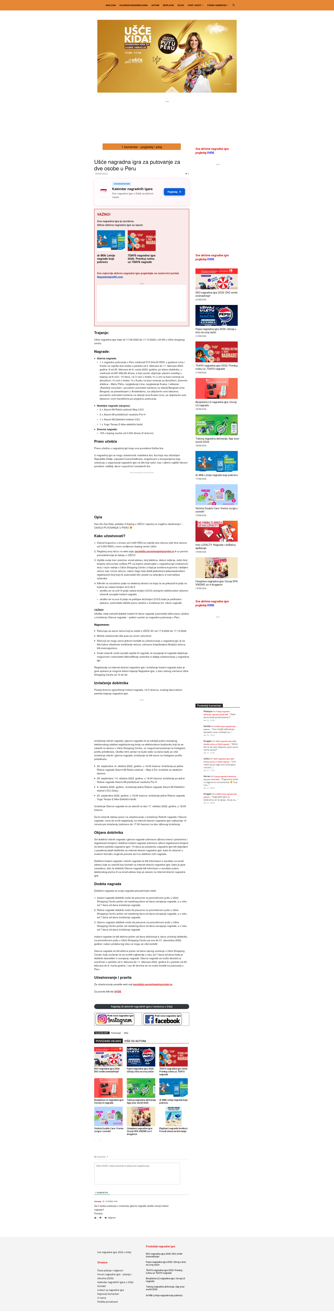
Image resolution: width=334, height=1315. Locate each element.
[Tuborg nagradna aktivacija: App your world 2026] (142, 1088)
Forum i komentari (216, 5)
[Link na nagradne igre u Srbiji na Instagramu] (118, 1019)
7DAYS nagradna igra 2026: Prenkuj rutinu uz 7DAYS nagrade (142, 258)
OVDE (117, 991)
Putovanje (116, 1033)
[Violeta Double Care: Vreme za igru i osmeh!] (109, 1116)
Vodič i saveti (194, 5)
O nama (101, 1297)
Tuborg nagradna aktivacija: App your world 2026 (141, 1101)
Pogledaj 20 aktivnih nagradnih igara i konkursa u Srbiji (141, 1006)
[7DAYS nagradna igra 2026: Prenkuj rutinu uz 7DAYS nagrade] (174, 1056)
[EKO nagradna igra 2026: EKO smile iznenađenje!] (109, 1056)
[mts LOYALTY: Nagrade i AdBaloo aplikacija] (217, 531)
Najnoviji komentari (108, 1293)
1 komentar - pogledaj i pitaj (141, 146)
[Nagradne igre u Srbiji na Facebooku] (165, 1019)
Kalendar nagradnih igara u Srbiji (115, 1282)
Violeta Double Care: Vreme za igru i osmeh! (108, 1130)
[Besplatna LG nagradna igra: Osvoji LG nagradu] (109, 1088)
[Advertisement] (167, 121)
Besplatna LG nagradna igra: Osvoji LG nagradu (109, 1101)
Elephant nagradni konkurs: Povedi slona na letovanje (173, 1130)
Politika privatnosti (107, 1301)
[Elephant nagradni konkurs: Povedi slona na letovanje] (174, 1116)
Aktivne (155, 5)
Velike (180, 5)
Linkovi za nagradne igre (110, 1290)
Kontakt (101, 1286)
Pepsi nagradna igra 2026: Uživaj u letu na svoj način (140, 1070)
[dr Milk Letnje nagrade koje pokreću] (174, 1088)
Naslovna (111, 5)
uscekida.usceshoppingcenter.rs (154, 551)
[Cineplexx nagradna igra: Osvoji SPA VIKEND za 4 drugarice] (142, 1116)
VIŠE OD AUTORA (135, 1041)
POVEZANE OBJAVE (108, 1041)
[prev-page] (95, 1140)
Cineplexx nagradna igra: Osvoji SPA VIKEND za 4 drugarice (140, 1131)
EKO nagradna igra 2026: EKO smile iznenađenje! (107, 1070)
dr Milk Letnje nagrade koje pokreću (106, 258)
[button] (233, 5)
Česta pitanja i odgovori (110, 1270)
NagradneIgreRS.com (110, 277)
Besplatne (168, 5)
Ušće (126, 1033)
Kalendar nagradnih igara (134, 5)
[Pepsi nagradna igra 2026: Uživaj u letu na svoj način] (142, 1056)
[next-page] (100, 1140)
